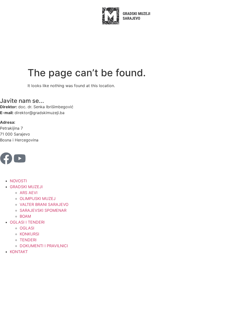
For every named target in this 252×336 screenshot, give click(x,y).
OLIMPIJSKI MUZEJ (38, 198)
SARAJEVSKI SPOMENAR (43, 210)
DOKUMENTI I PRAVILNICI (44, 245)
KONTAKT (19, 251)
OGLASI (27, 228)
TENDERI (28, 239)
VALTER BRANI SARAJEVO (44, 204)
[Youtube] (20, 158)
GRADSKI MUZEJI (26, 186)
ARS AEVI (28, 192)
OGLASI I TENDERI (27, 222)
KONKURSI (29, 233)
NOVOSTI (18, 180)
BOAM (25, 216)
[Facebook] (6, 158)
